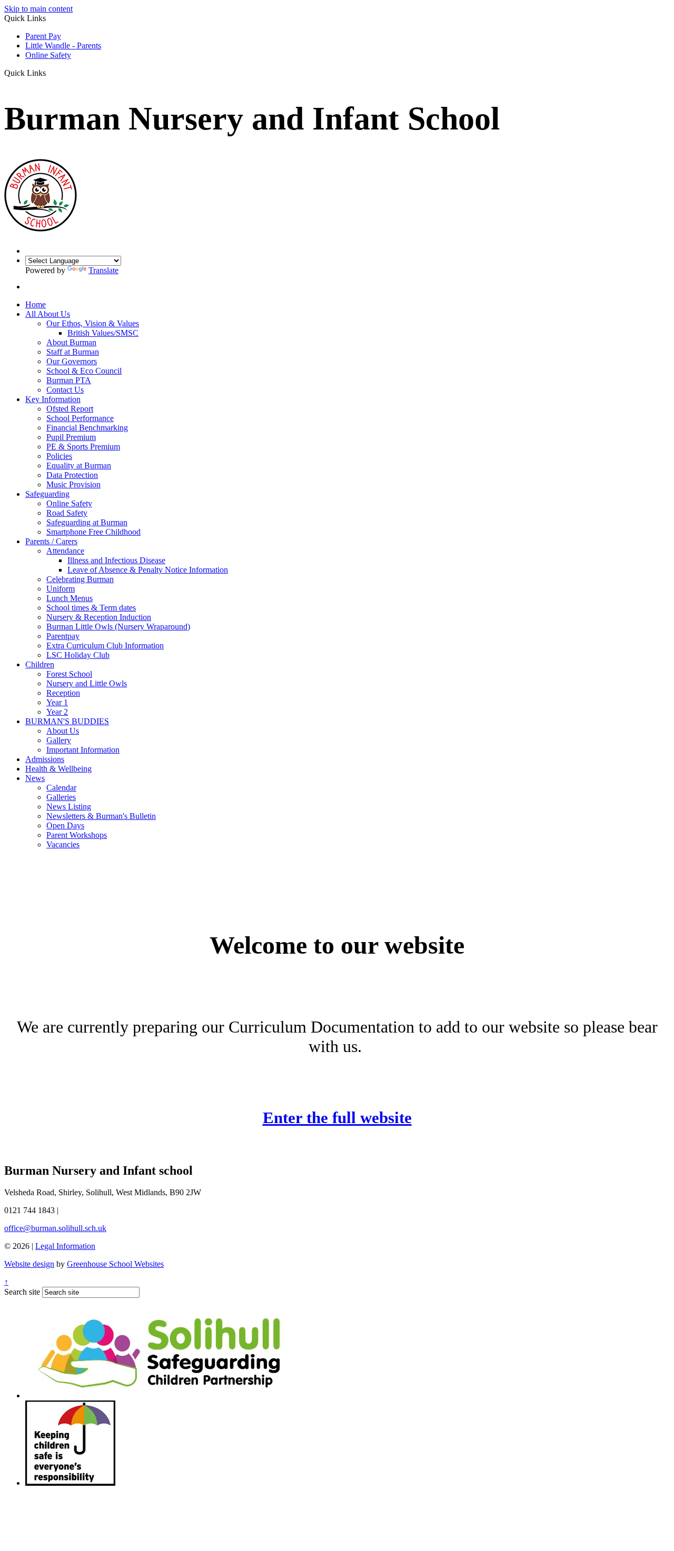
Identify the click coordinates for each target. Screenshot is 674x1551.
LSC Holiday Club (78, 655)
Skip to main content (38, 8)
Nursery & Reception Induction (98, 617)
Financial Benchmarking (87, 427)
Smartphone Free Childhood (93, 531)
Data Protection (72, 475)
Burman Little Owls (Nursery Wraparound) (118, 626)
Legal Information (65, 1246)
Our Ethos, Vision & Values (92, 323)
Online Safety (48, 55)
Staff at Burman (72, 351)
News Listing (68, 806)
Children (39, 664)
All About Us (47, 313)
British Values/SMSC (102, 332)
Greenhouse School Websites (115, 1263)
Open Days (65, 825)
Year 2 (57, 711)
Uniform (60, 588)
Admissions (44, 759)
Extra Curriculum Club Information (105, 645)
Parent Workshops (76, 834)
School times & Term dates (91, 607)
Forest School (69, 673)
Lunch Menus (69, 598)
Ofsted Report (69, 408)
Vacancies (63, 844)
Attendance (65, 550)
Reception (63, 692)
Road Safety (66, 512)
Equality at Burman (78, 465)
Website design (29, 1263)
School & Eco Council (84, 370)
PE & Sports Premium (83, 446)
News (35, 778)
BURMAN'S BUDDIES (67, 721)
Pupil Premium (71, 437)
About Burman (71, 342)
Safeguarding (47, 493)
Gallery (58, 740)
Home (35, 304)
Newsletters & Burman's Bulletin (101, 816)
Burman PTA (68, 380)
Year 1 (57, 702)
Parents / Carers (51, 541)
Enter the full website (337, 1117)
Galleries (61, 797)
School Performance (80, 418)
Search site (22, 1291)
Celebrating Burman (80, 579)
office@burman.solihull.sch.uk (55, 1228)
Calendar (61, 787)
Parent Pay (43, 36)
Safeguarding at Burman (86, 522)
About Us (62, 730)
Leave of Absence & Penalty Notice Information (147, 569)
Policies (59, 456)
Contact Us (65, 389)
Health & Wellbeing (58, 768)
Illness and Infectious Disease (116, 560)
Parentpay (63, 636)
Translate (103, 270)
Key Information (53, 399)
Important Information (83, 749)
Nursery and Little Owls (86, 683)
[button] (50, 72)
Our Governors (71, 361)
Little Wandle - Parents (63, 45)
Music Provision (73, 484)
